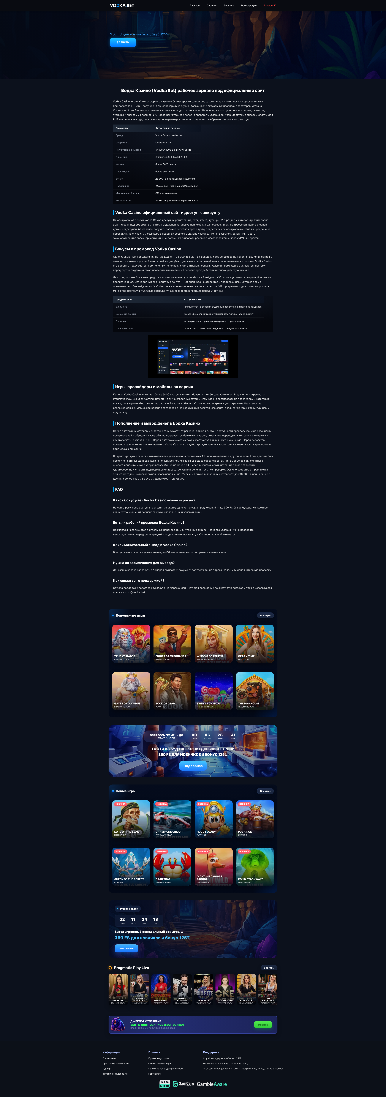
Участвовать (126, 948)
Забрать (123, 42)
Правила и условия (158, 1058)
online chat (227, 1063)
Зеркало (229, 5)
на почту (243, 1063)
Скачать (212, 5)
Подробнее (193, 766)
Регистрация (249, 5)
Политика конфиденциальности (166, 1068)
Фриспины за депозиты (115, 1073)
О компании (109, 1058)
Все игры (265, 615)
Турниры (107, 1068)
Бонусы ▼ (270, 5)
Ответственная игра (159, 1063)
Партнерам (154, 1073)
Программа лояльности (116, 1063)
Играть (263, 1024)
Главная (195, 5)
